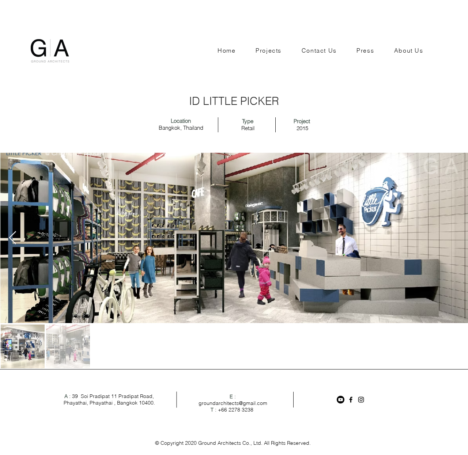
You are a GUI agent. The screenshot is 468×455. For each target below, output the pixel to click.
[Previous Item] (12, 238)
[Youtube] (340, 399)
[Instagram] (361, 399)
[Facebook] (351, 399)
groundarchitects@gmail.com (233, 403)
